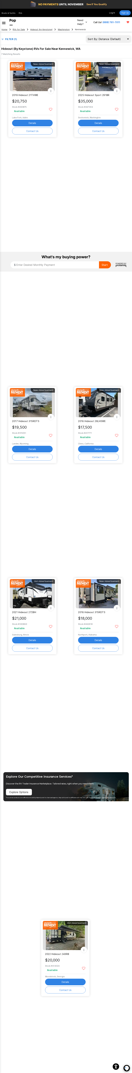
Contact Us (32, 131)
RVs (20, 13)
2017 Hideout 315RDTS (25, 421)
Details (32, 123)
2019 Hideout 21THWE (25, 95)
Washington (64, 29)
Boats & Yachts (8, 13)
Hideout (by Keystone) (41, 29)
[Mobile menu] (4, 22)
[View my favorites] (128, 22)
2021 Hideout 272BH (24, 612)
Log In (112, 13)
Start (105, 264)
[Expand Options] (51, 91)
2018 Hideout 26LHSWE (92, 421)
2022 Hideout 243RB (57, 954)
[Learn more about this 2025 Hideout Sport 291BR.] (98, 76)
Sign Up (125, 13)
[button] (116, 1066)
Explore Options (18, 792)
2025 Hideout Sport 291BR (93, 95)
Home (4, 29)
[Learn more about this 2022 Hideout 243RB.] (65, 935)
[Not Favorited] (51, 109)
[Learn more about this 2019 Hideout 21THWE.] (32, 76)
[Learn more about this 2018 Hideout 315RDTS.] (98, 593)
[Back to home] (13, 22)
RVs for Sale (19, 29)
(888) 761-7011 (111, 22)
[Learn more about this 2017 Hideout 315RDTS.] (32, 402)
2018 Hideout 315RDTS (91, 612)
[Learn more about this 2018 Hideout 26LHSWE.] (98, 402)
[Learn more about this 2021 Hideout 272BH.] (32, 593)
